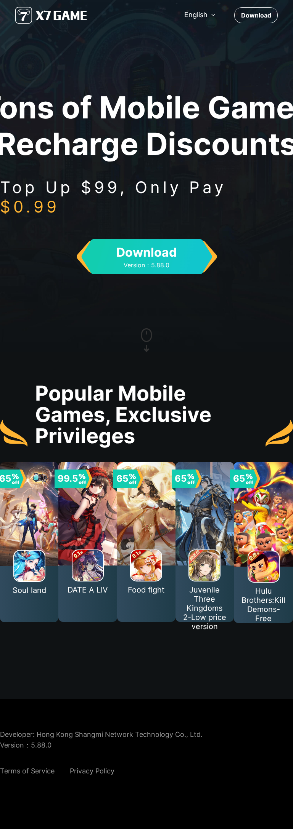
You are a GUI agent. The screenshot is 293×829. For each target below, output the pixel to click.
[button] (200, 14)
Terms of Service (27, 771)
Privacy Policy (92, 771)
